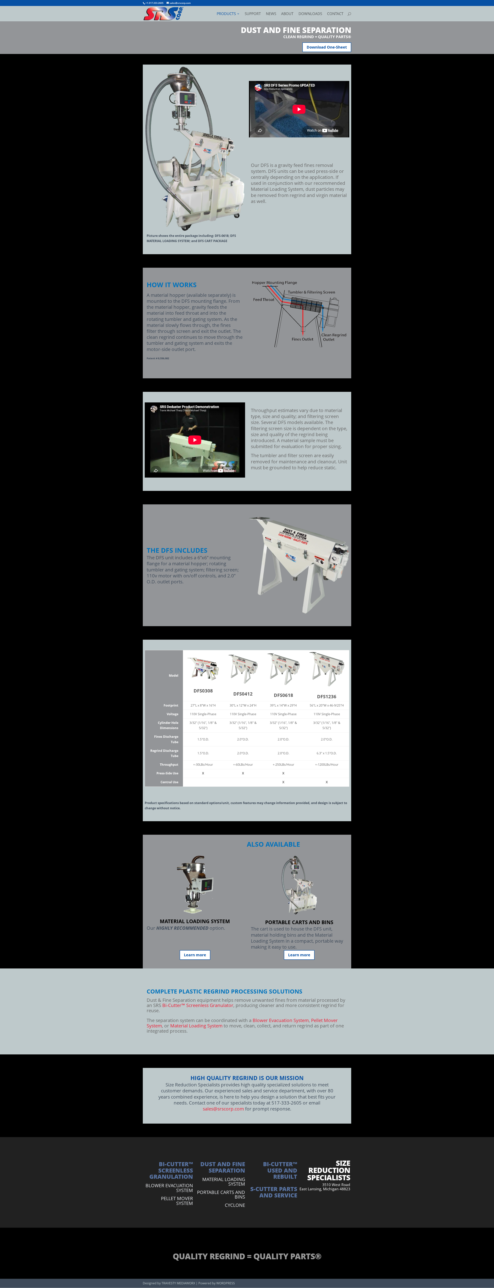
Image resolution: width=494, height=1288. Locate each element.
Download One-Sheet (327, 47)
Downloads (310, 14)
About (287, 14)
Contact (335, 14)
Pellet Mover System (177, 1200)
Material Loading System (196, 1025)
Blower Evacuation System (281, 1020)
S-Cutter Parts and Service (273, 1192)
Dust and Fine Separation (222, 1167)
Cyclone (235, 1205)
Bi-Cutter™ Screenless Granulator (197, 1005)
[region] (247, 719)
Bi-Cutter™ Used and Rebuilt (280, 1170)
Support (253, 14)
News (271, 14)
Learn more (195, 954)
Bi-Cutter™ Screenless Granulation (171, 1170)
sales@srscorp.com (223, 1108)
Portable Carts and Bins (221, 1194)
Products (226, 14)
